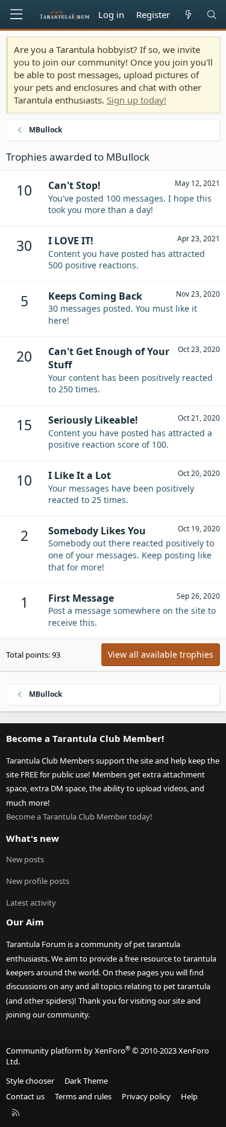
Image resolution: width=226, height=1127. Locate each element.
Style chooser (30, 1080)
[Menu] (16, 14)
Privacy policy (146, 1096)
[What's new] (187, 14)
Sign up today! (136, 100)
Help (189, 1096)
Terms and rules (83, 1096)
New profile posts (37, 880)
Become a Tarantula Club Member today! (79, 816)
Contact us (25, 1096)
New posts (25, 859)
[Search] (212, 14)
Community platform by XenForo (107, 1056)
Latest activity (31, 902)
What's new (32, 838)
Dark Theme (86, 1080)
